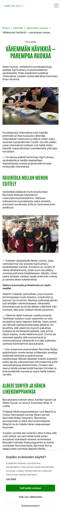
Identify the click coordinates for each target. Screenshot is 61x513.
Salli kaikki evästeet (30, 488)
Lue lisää (11, 478)
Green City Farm (12, 5)
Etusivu (6, 28)
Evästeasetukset (30, 505)
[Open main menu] (56, 5)
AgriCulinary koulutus (37, 28)
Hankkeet (18, 28)
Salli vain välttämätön (30, 497)
